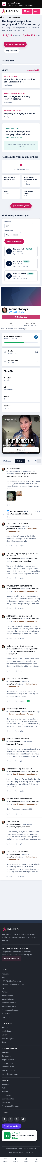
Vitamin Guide (7, 995)
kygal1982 (33, 649)
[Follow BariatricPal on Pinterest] (16, 1119)
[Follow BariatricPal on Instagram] (10, 1119)
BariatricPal (6, 1056)
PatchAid (5, 1052)
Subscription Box (8, 999)
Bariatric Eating (8, 1067)
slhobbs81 (33, 559)
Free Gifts (5, 1017)
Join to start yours (21, 206)
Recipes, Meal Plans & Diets (13, 984)
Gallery (4, 1035)
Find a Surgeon (8, 1038)
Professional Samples (10, 1106)
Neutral (11, 362)
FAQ (3, 988)
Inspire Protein (8, 1059)
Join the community (15, 44)
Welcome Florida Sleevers (21, 514)
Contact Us (6, 1095)
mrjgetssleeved (16, 511)
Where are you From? (16, 708)
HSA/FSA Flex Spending (11, 981)
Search (4, 1042)
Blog (3, 977)
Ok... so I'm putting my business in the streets (22, 554)
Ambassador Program (10, 1010)
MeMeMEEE (33, 589)
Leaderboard (7, 1031)
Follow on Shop (13, 1126)
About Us (5, 974)
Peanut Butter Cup (15, 821)
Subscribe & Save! (9, 1006)
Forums (5, 1027)
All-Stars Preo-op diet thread (19, 615)
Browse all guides (33, 70)
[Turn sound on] (36, 419)
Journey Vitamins (8, 1070)
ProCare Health (8, 1063)
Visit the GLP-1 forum (14, 137)
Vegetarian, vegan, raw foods (18, 827)
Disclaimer (32, 1148)
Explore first (11, 50)
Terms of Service (11, 1148)
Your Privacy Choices (16, 1153)
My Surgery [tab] (8, 461)
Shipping (5, 1084)
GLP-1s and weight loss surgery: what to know (18, 133)
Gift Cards (6, 1013)
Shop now (21, 450)
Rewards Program (9, 1003)
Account (5, 1091)
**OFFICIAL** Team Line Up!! (20, 585)
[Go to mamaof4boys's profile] (3, 469)
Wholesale (6, 1102)
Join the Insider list (11, 958)
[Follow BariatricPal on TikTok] (23, 1119)
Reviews (5, 992)
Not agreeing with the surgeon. (21, 646)
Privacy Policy (23, 1148)
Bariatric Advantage (10, 1074)
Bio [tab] (29, 461)
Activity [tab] (20, 461)
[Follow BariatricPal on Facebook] (4, 1119)
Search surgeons (14, 241)
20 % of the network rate (18, 738)
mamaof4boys (13, 468)
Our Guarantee (8, 1099)
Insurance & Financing (22, 561)
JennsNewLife (12, 529)
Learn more (4, 4)
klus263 (32, 711)
